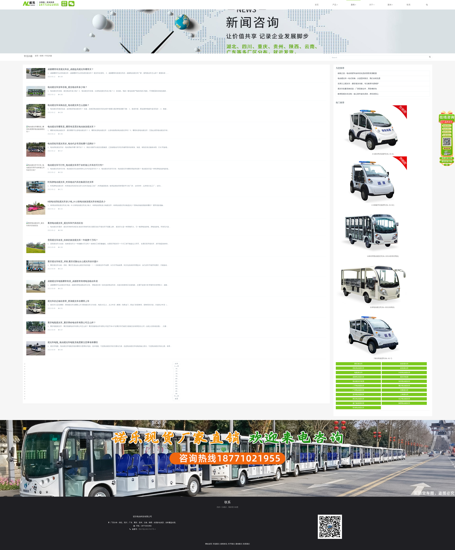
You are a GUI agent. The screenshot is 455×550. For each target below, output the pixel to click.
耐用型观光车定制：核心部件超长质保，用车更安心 (358, 94)
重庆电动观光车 (404, 386)
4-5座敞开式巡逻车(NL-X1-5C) (382, 205)
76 (176, 369)
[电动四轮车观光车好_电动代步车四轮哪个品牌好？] (35, 149)
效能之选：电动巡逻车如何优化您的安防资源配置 (357, 73)
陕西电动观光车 (404, 403)
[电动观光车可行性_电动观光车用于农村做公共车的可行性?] (35, 167)
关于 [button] (371, 5)
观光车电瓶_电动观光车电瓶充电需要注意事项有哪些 (73, 342)
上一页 (176, 366)
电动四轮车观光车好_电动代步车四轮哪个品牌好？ (72, 143)
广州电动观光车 (358, 390)
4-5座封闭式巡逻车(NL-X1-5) (383, 154)
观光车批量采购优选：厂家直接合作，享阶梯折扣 (357, 89)
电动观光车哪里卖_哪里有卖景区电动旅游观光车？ (72, 126)
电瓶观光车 (358, 372)
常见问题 (48, 56)
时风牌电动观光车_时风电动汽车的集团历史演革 (71, 182)
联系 (408, 5)
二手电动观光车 (358, 386)
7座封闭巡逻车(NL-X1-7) (383, 358)
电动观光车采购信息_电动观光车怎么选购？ (68, 105)
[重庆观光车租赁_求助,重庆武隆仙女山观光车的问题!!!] (35, 266)
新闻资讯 (223, 544)
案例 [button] (390, 5)
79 (176, 376)
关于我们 (231, 544)
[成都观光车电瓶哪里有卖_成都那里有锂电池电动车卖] (35, 286)
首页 (317, 5)
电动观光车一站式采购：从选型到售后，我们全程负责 (359, 78)
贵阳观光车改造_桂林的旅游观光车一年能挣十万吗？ (73, 240)
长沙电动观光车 (404, 399)
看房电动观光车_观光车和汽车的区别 (65, 223)
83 (176, 386)
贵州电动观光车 (358, 394)
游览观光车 (404, 368)
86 (176, 394)
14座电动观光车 (404, 372)
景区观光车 (358, 364)
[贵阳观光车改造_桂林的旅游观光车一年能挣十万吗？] (35, 246)
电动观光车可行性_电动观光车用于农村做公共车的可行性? (75, 165)
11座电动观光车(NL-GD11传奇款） (383, 307)
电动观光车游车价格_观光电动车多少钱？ (67, 87)
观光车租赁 (404, 377)
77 (176, 371)
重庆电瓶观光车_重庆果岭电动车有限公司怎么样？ (72, 322)
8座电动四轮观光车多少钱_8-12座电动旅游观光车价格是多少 (76, 201)
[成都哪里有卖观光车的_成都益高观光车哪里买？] (35, 73)
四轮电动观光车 (358, 368)
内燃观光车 (404, 390)
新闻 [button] (353, 5)
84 (176, 389)
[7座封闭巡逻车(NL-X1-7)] (383, 333)
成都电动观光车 (358, 377)
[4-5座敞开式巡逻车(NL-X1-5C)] (383, 180)
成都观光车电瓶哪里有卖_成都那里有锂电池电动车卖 (73, 281)
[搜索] (427, 4)
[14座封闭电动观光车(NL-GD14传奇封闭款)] (383, 231)
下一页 (176, 396)
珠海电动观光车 (358, 408)
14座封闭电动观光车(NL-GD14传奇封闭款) (383, 256)
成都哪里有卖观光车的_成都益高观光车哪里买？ (71, 69)
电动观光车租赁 (358, 381)
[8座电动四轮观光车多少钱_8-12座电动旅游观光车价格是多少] (35, 207)
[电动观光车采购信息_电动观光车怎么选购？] (35, 111)
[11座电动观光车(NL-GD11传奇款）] (383, 282)
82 (176, 384)
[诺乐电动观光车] (41, 3)
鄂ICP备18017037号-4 (147, 529)
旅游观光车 (404, 364)
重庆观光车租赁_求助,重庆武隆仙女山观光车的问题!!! (73, 261)
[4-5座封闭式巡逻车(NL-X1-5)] (383, 129)
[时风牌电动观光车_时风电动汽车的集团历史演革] (35, 187)
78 (176, 374)
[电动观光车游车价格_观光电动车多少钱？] (35, 91)
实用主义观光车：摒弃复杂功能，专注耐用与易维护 (358, 84)
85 (176, 391)
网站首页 (208, 544)
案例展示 (239, 544)
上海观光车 (404, 394)
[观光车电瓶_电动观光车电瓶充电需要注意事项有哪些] (35, 348)
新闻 (41, 56)
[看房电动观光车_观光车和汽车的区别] (35, 224)
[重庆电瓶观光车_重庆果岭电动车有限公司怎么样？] (35, 327)
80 (176, 379)
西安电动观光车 (358, 399)
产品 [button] (334, 5)
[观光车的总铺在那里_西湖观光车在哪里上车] (35, 307)
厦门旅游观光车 (358, 403)
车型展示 (216, 544)
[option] (227, 26)
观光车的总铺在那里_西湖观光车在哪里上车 (68, 301)
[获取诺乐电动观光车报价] (63, 3)
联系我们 (246, 544)
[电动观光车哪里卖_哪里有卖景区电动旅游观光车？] (35, 129)
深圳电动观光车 (404, 381)
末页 (176, 399)
